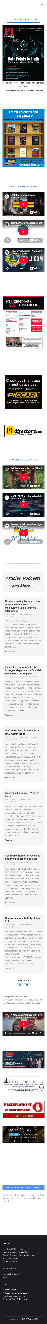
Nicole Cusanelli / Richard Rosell (16, 1249)
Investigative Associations (14, 1296)
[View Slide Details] (23, 1059)
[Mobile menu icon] (41, 3)
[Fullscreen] (41, 1033)
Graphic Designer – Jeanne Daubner (18, 1255)
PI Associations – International (16, 1293)
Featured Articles (11, 614)
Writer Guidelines (10, 1261)
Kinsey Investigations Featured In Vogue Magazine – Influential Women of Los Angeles (23, 670)
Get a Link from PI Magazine (15, 1299)
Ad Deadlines (8, 1277)
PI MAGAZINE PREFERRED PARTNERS (23, 187)
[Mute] (37, 1033)
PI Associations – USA (12, 1290)
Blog (6, 677)
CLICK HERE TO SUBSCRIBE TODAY (23, 20)
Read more (9, 651)
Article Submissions (11, 1258)
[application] (23, 1024)
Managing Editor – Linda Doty (16, 1252)
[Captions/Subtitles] (33, 1033)
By (26, 614)
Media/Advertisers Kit (12, 1274)
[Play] (6, 1033)
